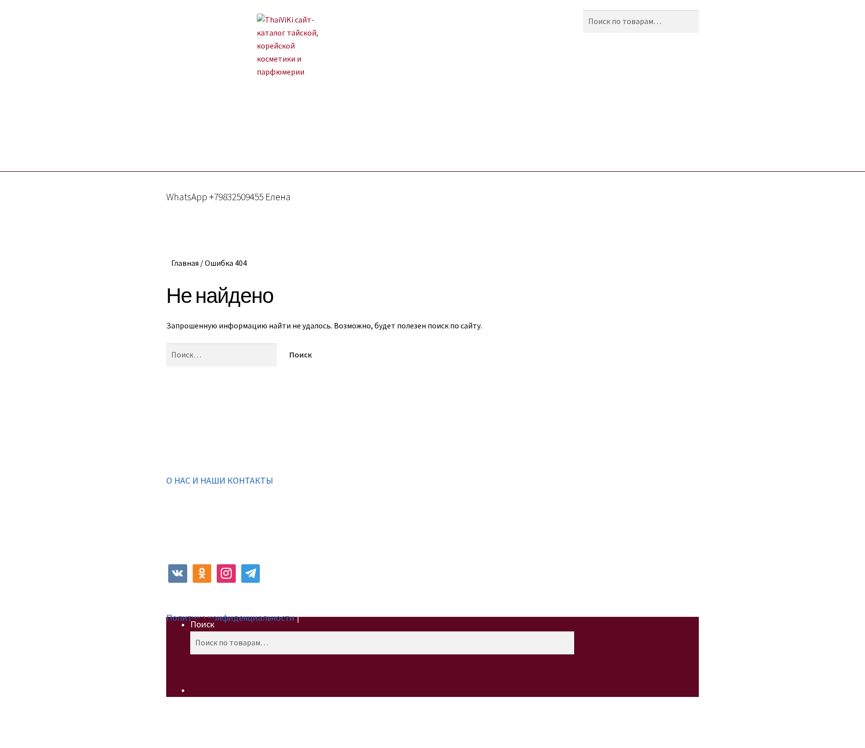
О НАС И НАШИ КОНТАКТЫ (219, 480)
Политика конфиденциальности (230, 617)
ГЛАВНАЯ (221, 126)
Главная (185, 263)
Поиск (202, 624)
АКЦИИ (268, 126)
